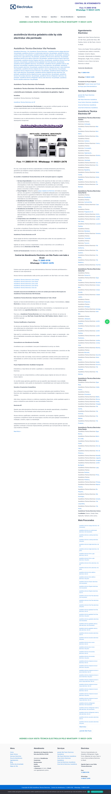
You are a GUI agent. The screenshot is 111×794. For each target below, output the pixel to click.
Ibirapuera (87, 302)
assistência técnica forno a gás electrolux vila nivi (86, 554)
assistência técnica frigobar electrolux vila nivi (88, 591)
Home (12, 752)
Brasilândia (87, 197)
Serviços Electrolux (15, 756)
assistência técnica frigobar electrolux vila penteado (37, 60)
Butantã (98, 455)
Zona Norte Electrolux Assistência (88, 107)
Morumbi (86, 352)
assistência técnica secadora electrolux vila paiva (89, 722)
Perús (97, 475)
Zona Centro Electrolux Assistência (88, 102)
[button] (47, 17)
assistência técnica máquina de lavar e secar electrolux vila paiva (88, 675)
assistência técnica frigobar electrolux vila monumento (88, 587)
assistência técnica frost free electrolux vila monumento (89, 596)
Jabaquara (87, 318)
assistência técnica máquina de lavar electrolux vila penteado (31, 70)
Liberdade (87, 160)
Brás (97, 136)
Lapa (97, 467)
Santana (98, 233)
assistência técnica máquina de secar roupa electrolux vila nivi (88, 699)
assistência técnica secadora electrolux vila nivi (89, 717)
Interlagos (87, 306)
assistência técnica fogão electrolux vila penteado (48, 55)
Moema (98, 347)
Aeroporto (87, 275)
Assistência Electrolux (20, 51)
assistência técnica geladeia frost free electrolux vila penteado (46, 62)
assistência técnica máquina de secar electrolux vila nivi (88, 689)
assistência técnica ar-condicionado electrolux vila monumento (88, 531)
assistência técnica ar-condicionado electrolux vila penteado (39, 53)
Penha (97, 401)
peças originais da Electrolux (46, 191)
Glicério (98, 155)
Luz (97, 162)
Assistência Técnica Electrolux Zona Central (26, 279)
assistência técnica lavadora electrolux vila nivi (88, 633)
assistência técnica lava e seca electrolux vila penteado (44, 65)
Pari (97, 165)
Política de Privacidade (97, 791)
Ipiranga (98, 309)
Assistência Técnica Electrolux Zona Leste (26, 283)
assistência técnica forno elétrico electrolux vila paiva (87, 577)
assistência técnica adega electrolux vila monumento (89, 526)
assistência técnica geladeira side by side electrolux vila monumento (88, 624)
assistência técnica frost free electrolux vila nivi (89, 601)
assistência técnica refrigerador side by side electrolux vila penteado (39, 77)
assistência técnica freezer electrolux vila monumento (88, 582)
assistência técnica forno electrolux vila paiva (89, 568)
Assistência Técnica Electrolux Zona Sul (25, 287)
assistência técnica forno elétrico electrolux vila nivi (87, 573)
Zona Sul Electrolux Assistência (87, 105)
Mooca (98, 399)
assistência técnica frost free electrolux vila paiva (89, 605)
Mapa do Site (14, 766)
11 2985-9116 (90, 8)
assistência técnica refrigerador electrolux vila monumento (87, 703)
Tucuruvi (86, 243)
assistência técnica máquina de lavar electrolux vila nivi (88, 661)
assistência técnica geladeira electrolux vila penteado (29, 63)
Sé (96, 182)
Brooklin (98, 282)
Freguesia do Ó (88, 211)
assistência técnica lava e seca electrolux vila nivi (86, 643)
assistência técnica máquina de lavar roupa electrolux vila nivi (88, 685)
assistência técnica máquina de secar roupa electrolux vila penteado (39, 74)
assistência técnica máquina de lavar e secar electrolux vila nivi (88, 671)
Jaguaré (98, 458)
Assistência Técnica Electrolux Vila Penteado (35, 48)
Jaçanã (98, 216)
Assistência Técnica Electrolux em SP (24, 102)
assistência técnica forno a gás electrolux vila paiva (86, 559)
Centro (98, 143)
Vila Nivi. (98, 265)
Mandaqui (87, 231)
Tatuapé (98, 404)
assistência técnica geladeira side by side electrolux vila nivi (88, 629)
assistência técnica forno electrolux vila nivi (89, 563)
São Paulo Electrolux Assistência (87, 99)
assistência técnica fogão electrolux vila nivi (89, 545)
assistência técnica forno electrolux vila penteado (54, 56)
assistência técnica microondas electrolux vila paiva (87, 657)
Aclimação (87, 124)
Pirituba (98, 482)
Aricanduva (87, 394)
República (87, 170)
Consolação (87, 148)
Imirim (97, 214)
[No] (109, 791)
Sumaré (98, 499)
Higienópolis (88, 153)
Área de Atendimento (16, 758)
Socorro (98, 364)
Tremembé (87, 238)
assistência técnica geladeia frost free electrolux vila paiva (88, 615)
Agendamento (14, 760)
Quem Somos (14, 754)
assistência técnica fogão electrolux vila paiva (89, 549)
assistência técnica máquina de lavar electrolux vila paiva (88, 666)
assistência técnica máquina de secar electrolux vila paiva (88, 694)
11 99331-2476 (93, 10)
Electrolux (83, 727)
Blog (11, 762)
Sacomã (98, 355)
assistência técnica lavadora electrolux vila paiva (88, 638)
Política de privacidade (16, 764)
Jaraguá (98, 460)
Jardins (98, 340)
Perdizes (86, 472)
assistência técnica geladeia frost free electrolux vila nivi (88, 610)
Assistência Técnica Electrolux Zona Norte (26, 285)
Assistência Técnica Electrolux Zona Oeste (26, 281)
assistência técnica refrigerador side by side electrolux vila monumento (89, 708)
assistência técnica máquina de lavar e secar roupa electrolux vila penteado (44, 69)
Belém (97, 396)
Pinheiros (86, 479)
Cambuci (86, 141)
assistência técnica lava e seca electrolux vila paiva (86, 647)
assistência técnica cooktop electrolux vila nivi (88, 535)
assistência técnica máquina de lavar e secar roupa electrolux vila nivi (88, 680)
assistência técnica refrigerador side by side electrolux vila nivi (89, 713)
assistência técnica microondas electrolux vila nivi (87, 652)
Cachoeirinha (88, 202)
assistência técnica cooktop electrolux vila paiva (88, 540)
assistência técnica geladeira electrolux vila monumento (89, 619)
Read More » (17, 431)
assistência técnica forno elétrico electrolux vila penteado (30, 58)
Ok (88, 791)
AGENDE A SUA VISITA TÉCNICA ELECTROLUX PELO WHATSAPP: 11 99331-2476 (55, 22)
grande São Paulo (85, 731)
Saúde (97, 362)
